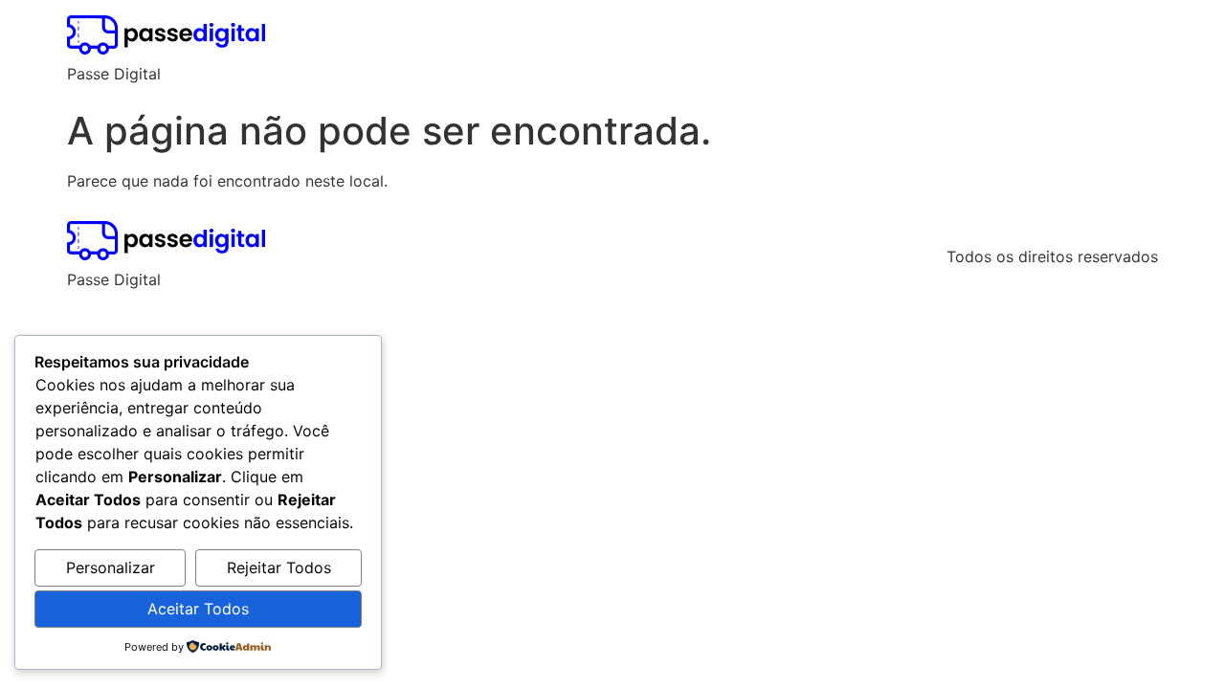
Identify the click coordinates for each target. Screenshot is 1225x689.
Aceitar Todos (198, 608)
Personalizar (110, 567)
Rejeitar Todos (279, 567)
